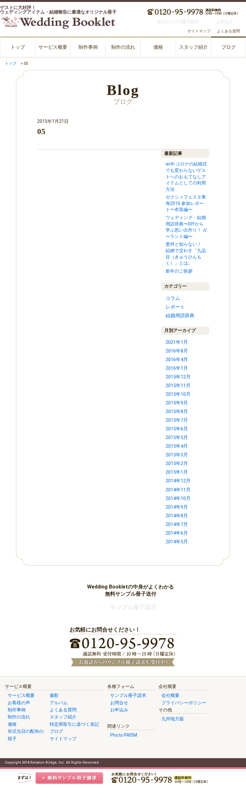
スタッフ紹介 (193, 47)
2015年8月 (177, 411)
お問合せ (119, 702)
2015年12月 (178, 377)
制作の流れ (123, 47)
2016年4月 (177, 359)
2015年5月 (177, 437)
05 (41, 131)
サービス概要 (52, 47)
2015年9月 (177, 403)
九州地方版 (172, 718)
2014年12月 (178, 481)
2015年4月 (177, 446)
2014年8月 (177, 516)
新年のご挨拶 (179, 271)
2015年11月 (178, 385)
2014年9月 (177, 507)
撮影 (54, 695)
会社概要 (170, 695)
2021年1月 (177, 342)
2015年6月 (177, 429)
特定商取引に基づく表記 (74, 724)
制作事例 (88, 47)
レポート (175, 307)
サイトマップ (198, 31)
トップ (18, 47)
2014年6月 (177, 533)
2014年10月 (178, 498)
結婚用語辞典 (180, 315)
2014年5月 (177, 542)
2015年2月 (177, 463)
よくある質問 (228, 31)
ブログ (228, 47)
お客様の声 (19, 702)
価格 (158, 47)
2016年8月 (177, 351)
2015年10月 (178, 394)
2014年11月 (178, 490)
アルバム (59, 702)
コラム (173, 298)
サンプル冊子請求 (128, 695)
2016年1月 (177, 368)
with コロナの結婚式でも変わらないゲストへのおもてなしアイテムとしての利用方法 (186, 176)
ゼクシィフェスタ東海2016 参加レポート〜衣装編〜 (186, 203)
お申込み (119, 709)
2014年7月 (177, 524)
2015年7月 (177, 420)
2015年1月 (177, 472)
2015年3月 (177, 455)
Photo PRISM (123, 735)
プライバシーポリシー (183, 702)
